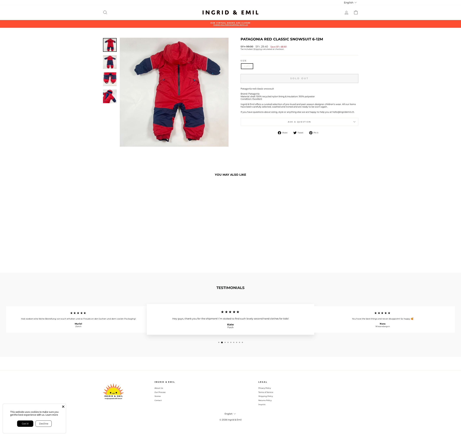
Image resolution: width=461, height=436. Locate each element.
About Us (159, 388)
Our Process (160, 392)
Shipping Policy (265, 396)
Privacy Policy (264, 388)
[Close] (63, 406)
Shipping (257, 49)
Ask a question (299, 122)
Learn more (52, 414)
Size (244, 61)
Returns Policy (265, 400)
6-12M (247, 66)
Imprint (261, 404)
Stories (158, 396)
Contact (158, 400)
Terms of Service (265, 392)
